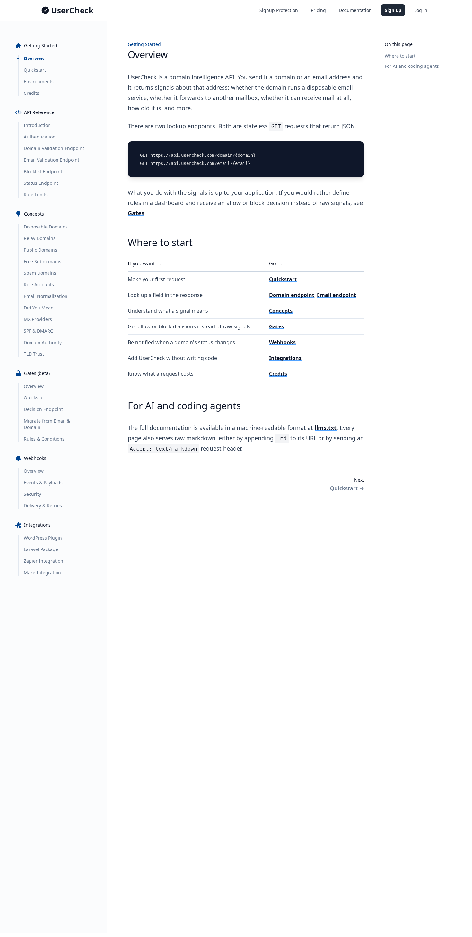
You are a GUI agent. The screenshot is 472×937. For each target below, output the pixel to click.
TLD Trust (34, 354)
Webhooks (282, 342)
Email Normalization (45, 296)
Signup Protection (278, 10)
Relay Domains (40, 238)
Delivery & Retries (43, 506)
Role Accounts (39, 284)
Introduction (37, 125)
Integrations (285, 357)
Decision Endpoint (43, 409)
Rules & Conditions (44, 439)
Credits (31, 93)
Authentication (40, 137)
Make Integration (42, 572)
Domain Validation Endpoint (54, 148)
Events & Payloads (43, 482)
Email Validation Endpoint (51, 160)
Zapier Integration (43, 561)
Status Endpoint (41, 183)
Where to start (400, 56)
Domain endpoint (291, 295)
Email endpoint (336, 295)
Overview (34, 58)
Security (32, 494)
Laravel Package (41, 549)
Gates (136, 213)
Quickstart (35, 70)
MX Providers (38, 319)
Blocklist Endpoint (43, 171)
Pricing (318, 10)
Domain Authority (43, 342)
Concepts (281, 310)
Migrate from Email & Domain (47, 424)
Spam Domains (40, 273)
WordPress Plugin (43, 538)
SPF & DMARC (38, 331)
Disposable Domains (46, 227)
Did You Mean (39, 308)
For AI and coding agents (412, 66)
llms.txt (326, 428)
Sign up (393, 10)
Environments (39, 81)
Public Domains (40, 250)
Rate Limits (36, 195)
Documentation (355, 10)
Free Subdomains (42, 261)
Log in (420, 10)
